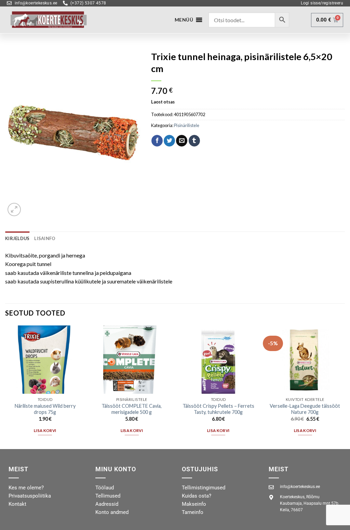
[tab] (17, 238)
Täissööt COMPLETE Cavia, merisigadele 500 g (132, 409)
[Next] (344, 387)
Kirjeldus (17, 238)
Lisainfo (44, 238)
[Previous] (5, 387)
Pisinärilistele (186, 125)
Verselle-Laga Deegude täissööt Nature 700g (305, 409)
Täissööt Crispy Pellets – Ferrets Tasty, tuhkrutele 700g (218, 409)
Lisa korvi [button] (45, 430)
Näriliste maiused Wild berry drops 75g (45, 409)
